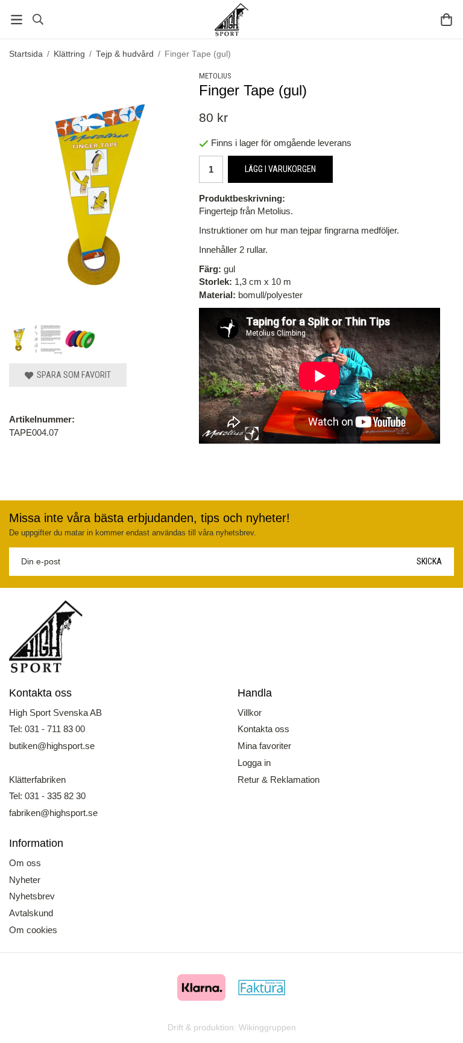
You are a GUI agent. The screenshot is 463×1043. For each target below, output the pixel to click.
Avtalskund (31, 913)
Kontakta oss (263, 729)
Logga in (254, 763)
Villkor (250, 712)
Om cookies (33, 930)
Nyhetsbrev (32, 896)
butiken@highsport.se (52, 746)
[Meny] (16, 19)
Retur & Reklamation (279, 779)
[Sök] (37, 19)
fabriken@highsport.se (53, 813)
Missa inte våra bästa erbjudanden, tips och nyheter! (149, 518)
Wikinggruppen (267, 1027)
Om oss (25, 863)
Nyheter (24, 880)
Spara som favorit (72, 375)
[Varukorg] (446, 19)
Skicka (429, 561)
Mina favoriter (264, 746)
